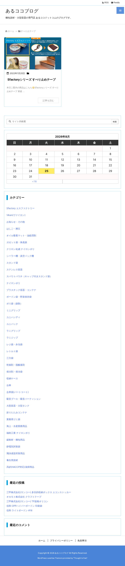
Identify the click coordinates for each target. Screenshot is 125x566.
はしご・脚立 (13, 228)
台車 (9, 385)
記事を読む (48, 100)
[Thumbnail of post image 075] (32, 53)
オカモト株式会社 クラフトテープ (24, 496)
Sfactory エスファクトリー (21, 208)
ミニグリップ (13, 310)
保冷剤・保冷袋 (14, 371)
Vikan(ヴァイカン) (16, 215)
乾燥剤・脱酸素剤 (16, 364)
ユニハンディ (13, 317)
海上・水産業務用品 (17, 426)
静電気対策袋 (13, 446)
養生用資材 (12, 460)
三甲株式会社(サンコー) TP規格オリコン (27, 501)
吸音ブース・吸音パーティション (24, 398)
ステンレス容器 (14, 269)
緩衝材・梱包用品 (16, 439)
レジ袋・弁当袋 (14, 344)
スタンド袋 (12, 262)
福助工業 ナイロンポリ (18, 432)
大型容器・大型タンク (18, 405)
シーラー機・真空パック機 (20, 255)
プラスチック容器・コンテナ (21, 290)
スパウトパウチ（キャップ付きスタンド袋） (29, 276)
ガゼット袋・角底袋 (17, 242)
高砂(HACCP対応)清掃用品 (20, 467)
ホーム (11, 31)
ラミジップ (12, 337)
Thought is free (80, 558)
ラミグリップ (13, 330)
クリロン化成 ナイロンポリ (21, 249)
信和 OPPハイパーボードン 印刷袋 (24, 505)
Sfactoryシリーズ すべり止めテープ (31, 79)
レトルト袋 (12, 351)
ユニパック (12, 324)
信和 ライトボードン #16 (19, 510)
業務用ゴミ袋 (13, 419)
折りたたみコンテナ (17, 412)
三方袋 (10, 358)
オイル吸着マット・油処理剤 (21, 235)
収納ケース (12, 378)
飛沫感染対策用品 (16, 453)
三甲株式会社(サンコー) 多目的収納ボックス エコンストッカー (39, 492)
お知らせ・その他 (16, 221)
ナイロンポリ (13, 283)
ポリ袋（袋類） (14, 303)
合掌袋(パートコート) (18, 392)
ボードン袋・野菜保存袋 (19, 296)
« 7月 (34, 181)
